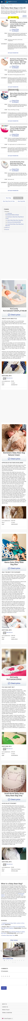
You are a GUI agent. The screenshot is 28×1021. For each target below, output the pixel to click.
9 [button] (21, 960)
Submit (4, 988)
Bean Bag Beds (21, 201)
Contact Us (5, 1007)
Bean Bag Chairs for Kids (9, 201)
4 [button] (10, 960)
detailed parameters (13, 121)
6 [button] (15, 960)
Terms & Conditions (7, 1012)
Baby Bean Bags (18, 197)
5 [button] (13, 960)
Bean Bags (8, 197)
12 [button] (15, 962)
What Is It (7, 227)
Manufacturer (9, 378)
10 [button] (23, 960)
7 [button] (17, 960)
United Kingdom (8, 1018)
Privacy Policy (5, 1009)
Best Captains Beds (8, 958)
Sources (7, 229)
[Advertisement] (14, 245)
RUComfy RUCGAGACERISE (14, 222)
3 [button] (8, 960)
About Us (4, 1004)
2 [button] (6, 960)
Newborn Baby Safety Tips (8, 935)
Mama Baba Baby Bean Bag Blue (15, 220)
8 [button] (19, 960)
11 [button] (13, 962)
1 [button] (4, 960)
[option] (14, 951)
